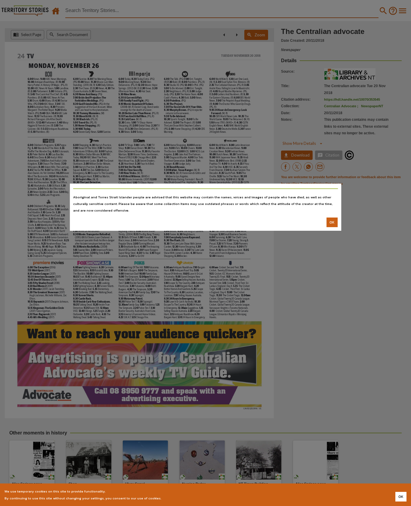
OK (332, 222)
